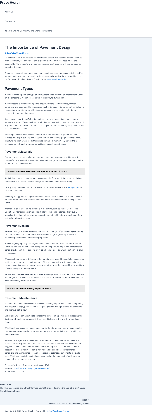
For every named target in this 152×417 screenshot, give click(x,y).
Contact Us (10, 21)
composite (73, 187)
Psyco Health (10, 2)
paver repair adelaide (56, 79)
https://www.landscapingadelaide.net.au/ (31, 368)
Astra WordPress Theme (58, 411)
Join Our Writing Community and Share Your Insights (28, 31)
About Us (9, 12)
